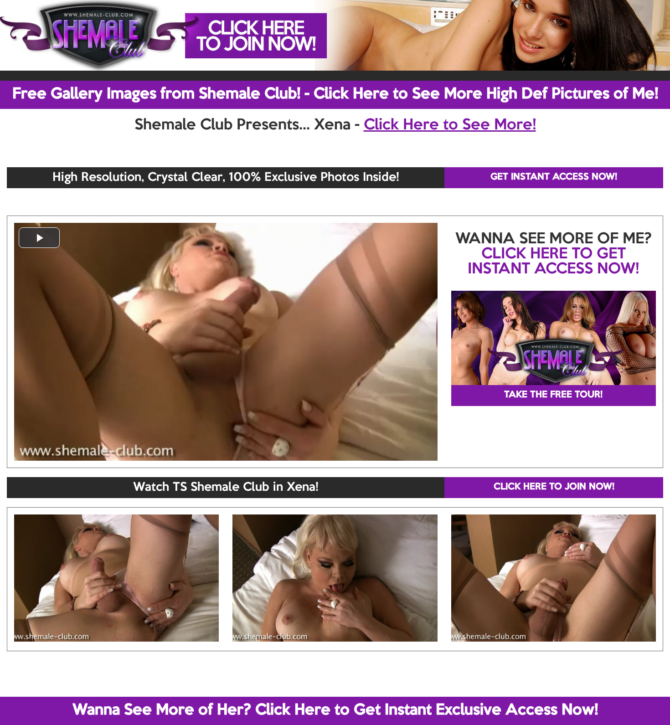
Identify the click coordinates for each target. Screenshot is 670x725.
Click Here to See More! (450, 125)
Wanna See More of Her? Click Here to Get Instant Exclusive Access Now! (335, 710)
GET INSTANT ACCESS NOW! (553, 177)
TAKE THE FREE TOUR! (553, 395)
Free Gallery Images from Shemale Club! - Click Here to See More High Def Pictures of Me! (335, 94)
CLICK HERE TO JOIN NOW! (554, 487)
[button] (39, 237)
